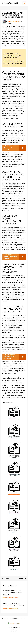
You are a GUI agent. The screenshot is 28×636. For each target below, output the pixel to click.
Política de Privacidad (14, 627)
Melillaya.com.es (10, 3)
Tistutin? (16, 597)
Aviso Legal (14, 629)
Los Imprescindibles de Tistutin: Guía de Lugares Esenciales (12, 593)
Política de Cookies (14, 632)
